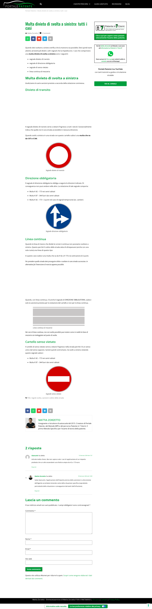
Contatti (104, 599)
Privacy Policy (114, 599)
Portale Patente (30, 11)
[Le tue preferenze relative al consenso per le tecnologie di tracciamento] (148, 605)
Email (28, 549)
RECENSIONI (116, 4)
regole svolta (36, 398)
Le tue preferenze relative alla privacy (85, 606)
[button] (40, 4)
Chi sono (95, 599)
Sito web (28, 559)
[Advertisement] (58, 107)
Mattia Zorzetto (40, 476)
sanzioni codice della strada (53, 398)
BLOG (127, 4)
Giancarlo (35, 456)
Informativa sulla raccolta (56, 606)
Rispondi (34, 467)
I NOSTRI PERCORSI (80, 4)
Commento (30, 511)
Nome (28, 539)
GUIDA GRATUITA (101, 4)
